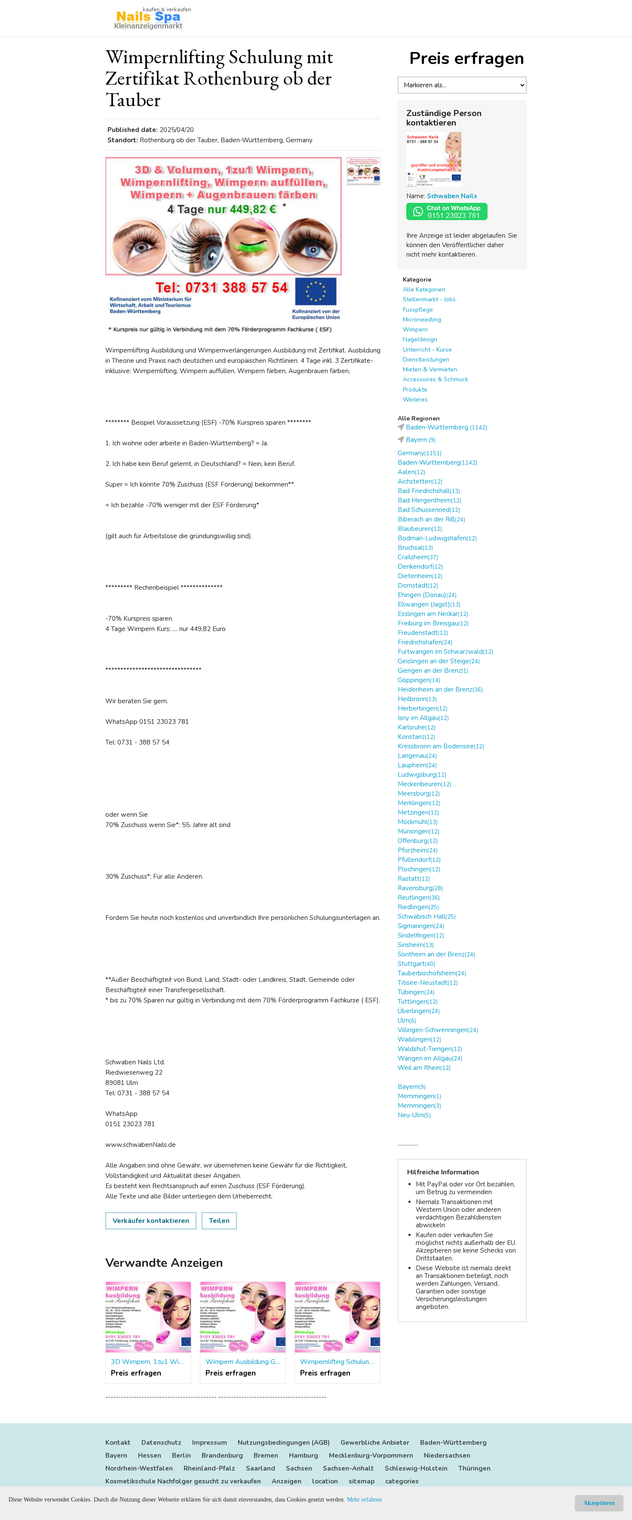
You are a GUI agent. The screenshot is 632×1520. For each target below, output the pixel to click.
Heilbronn (417, 699)
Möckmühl (418, 822)
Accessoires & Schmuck (435, 379)
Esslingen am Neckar (433, 614)
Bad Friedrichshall (429, 491)
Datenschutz (161, 1442)
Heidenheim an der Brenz (440, 689)
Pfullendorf (419, 859)
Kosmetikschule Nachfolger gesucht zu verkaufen (183, 1481)
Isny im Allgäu (423, 718)
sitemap (361, 1481)
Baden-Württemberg (437, 462)
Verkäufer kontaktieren (151, 1221)
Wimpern (415, 329)
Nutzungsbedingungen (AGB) (284, 1442)
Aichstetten (420, 481)
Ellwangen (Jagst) (429, 604)
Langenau (417, 755)
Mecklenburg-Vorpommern (371, 1455)
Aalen (411, 472)
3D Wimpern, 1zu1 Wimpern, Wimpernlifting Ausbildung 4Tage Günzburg (148, 1362)
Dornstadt (418, 585)
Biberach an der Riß (431, 519)
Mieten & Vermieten (430, 369)
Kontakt (118, 1442)
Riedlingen (418, 907)
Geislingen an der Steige (439, 661)
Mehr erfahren (364, 1499)
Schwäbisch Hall (427, 916)
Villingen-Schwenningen (438, 1030)
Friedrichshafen (425, 642)
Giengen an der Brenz (433, 670)
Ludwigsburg (422, 774)
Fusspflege (418, 310)
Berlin (181, 1455)
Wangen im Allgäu (430, 1058)
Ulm (407, 1020)
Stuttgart (416, 963)
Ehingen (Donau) (427, 595)
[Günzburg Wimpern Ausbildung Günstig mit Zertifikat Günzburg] (242, 1317)
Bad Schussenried (429, 510)
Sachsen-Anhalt (348, 1468)
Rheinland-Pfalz (209, 1468)
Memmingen (419, 1096)
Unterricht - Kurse (427, 350)
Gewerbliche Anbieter (375, 1442)
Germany (420, 453)
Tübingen (416, 992)
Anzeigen (286, 1481)
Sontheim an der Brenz (436, 954)
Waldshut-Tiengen (430, 1049)
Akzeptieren (599, 1503)
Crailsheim (418, 557)
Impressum (209, 1442)
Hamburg (303, 1455)
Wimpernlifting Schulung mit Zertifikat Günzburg (337, 1362)
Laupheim (417, 765)
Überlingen (419, 1011)
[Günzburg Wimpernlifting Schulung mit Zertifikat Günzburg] (337, 1317)
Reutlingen (419, 897)
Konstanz (416, 736)
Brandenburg (222, 1455)
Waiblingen (419, 1039)
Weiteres (415, 399)
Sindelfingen (421, 935)
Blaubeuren (420, 528)
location (325, 1481)
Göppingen (419, 680)
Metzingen (418, 812)
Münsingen (418, 831)
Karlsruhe (417, 727)
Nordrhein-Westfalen (139, 1468)
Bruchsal (415, 547)
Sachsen (299, 1468)
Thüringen (474, 1468)
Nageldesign (420, 339)
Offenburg (418, 841)
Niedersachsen (447, 1455)
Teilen (219, 1221)
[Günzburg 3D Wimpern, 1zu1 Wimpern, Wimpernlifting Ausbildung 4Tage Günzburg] (148, 1317)
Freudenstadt (423, 632)
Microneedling (422, 320)
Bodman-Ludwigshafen (437, 538)
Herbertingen (423, 708)
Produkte (415, 390)
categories (402, 1481)
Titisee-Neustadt (428, 982)
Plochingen (419, 869)
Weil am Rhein (424, 1067)
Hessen (149, 1455)
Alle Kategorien (424, 289)
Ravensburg (420, 888)
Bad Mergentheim (429, 500)
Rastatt (414, 878)
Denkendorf (420, 566)
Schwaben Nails (452, 196)
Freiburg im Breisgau (433, 623)
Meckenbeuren (424, 784)
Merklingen (419, 803)
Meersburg (419, 793)
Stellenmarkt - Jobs (429, 299)
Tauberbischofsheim (432, 973)
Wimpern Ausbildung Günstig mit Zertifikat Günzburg (243, 1362)
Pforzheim (418, 850)
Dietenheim (420, 576)
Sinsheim (416, 945)
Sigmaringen (421, 926)
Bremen (266, 1455)
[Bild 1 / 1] (223, 245)
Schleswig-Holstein (416, 1468)
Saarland (260, 1468)
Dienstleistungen (426, 359)
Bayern (412, 1086)
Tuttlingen (418, 1001)
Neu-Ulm (414, 1115)
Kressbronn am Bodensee (441, 746)
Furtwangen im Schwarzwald (445, 651)
